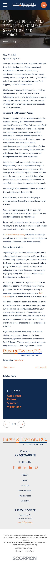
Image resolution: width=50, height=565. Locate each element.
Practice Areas (25, 496)
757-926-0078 (25, 455)
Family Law (18, 360)
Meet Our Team (25, 490)
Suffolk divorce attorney (15, 234)
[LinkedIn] (25, 467)
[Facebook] (13, 467)
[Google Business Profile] (19, 467)
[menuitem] (19, 551)
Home (25, 480)
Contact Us (25, 501)
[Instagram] (36, 467)
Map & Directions (25, 522)
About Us (25, 485)
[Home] (24, 5)
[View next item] (21, 424)
